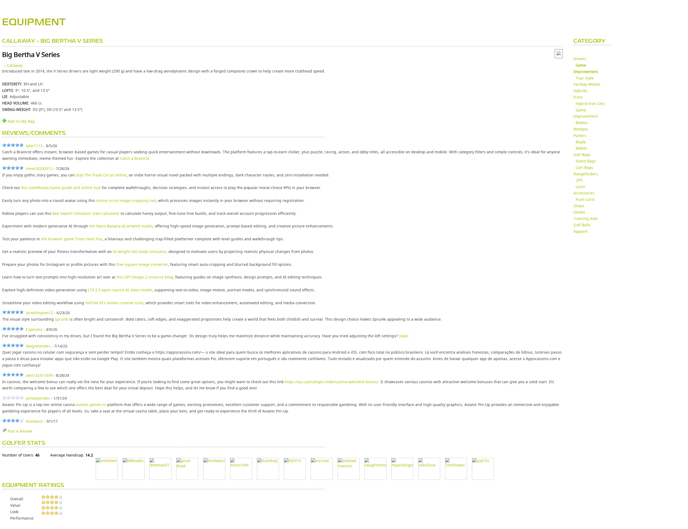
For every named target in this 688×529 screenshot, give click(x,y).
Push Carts (585, 199)
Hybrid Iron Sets (590, 103)
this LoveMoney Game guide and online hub (61, 187)
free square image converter (142, 264)
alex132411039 (39, 375)
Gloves (579, 212)
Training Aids (586, 218)
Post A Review (19, 431)
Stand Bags (586, 161)
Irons (578, 97)
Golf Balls (582, 224)
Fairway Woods (587, 84)
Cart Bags (584, 167)
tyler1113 (34, 145)
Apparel (581, 231)
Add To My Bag (20, 121)
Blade (581, 141)
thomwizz (34, 421)
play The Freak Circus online (101, 174)
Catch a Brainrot (134, 158)
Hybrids (580, 90)
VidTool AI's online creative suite (114, 302)
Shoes (579, 205)
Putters (580, 135)
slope (403, 335)
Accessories (584, 192)
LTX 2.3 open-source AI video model (120, 289)
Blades (582, 122)
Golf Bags (582, 154)
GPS (579, 180)
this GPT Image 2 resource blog (144, 277)
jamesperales (38, 398)
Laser (580, 186)
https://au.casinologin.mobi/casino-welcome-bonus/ (331, 381)
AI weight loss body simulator (139, 251)
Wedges (581, 129)
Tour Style (585, 78)
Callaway (15, 65)
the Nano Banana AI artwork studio (121, 226)
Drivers (580, 58)
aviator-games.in (91, 404)
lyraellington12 (39, 312)
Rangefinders (586, 173)
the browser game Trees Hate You (71, 238)
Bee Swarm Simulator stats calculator (86, 213)
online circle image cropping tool (126, 200)
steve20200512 (39, 168)
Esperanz (34, 329)
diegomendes (38, 346)
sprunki (62, 319)
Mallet (581, 148)
